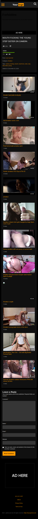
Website (5, 439)
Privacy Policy (19, 503)
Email (4, 431)
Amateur (10, 61)
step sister (5, 65)
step (29, 64)
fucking (12, 64)
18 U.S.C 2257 (19, 496)
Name (5, 423)
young (10, 65)
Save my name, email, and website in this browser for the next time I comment (19, 448)
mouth (16, 64)
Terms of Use (19, 506)
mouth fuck (21, 64)
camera (8, 64)
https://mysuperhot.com (30, 513)
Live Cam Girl (9, 58)
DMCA (19, 499)
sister (26, 64)
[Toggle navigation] (3, 5)
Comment (5, 399)
